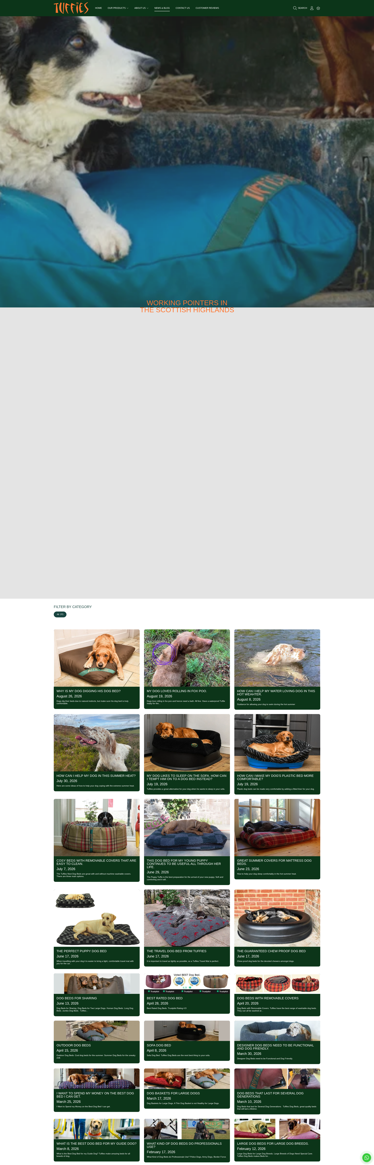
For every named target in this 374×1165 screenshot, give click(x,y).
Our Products (117, 8)
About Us (140, 8)
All (60, 614)
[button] (301, 8)
